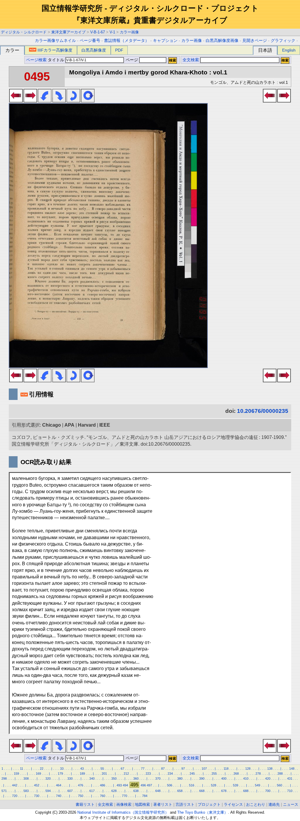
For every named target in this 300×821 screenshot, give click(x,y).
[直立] (88, 101)
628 (114, 791)
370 (158, 778)
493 (119, 785)
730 (36, 796)
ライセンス (233, 804)
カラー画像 (129, 32)
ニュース (290, 804)
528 (213, 785)
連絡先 (274, 804)
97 (183, 768)
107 (204, 768)
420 (267, 778)
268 (236, 773)
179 (60, 773)
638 (136, 791)
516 (191, 785)
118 (226, 768)
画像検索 (124, 804)
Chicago (51, 425)
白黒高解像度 (93, 50)
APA (69, 425)
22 (41, 768)
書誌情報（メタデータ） (126, 40)
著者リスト (162, 804)
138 (269, 768)
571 (4, 791)
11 (21, 768)
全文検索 (191, 60)
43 (82, 768)
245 (192, 773)
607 (70, 791)
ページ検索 (36, 60)
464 (58, 785)
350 (114, 778)
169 (38, 773)
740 (58, 796)
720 (14, 796)
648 (158, 791)
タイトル (56, 60)
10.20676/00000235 (262, 411)
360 (136, 778)
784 (144, 796)
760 (102, 796)
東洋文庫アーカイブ (68, 32)
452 (36, 785)
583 (26, 791)
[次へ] (30, 101)
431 (289, 778)
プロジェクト (209, 804)
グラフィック (283, 40)
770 (124, 796)
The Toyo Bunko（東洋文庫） (202, 812)
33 (62, 768)
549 (257, 785)
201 (104, 773)
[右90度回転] (59, 101)
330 (70, 778)
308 (26, 778)
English (289, 50)
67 (122, 768)
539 (235, 785)
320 (48, 778)
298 (4, 778)
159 (16, 773)
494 (125, 785)
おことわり (255, 804)
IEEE (104, 425)
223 (148, 773)
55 (102, 768)
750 (80, 796)
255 (214, 773)
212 (126, 773)
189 (82, 773)
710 (289, 791)
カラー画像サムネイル (55, 40)
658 (180, 791)
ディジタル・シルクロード (24, 32)
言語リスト (185, 804)
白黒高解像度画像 (222, 40)
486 (102, 785)
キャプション (165, 40)
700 (267, 791)
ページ (132, 60)
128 (247, 768)
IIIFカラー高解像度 (55, 50)
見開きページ (254, 40)
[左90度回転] (45, 101)
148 (291, 768)
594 (48, 791)
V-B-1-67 (97, 32)
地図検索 (142, 804)
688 (245, 791)
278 (258, 773)
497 (149, 785)
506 (169, 785)
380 (180, 778)
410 (245, 778)
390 (201, 778)
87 (163, 768)
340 (92, 778)
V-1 (112, 32)
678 (223, 791)
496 (143, 785)
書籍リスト (85, 804)
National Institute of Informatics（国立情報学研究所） (123, 812)
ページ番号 (90, 40)
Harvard (87, 425)
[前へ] (16, 101)
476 (80, 785)
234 (170, 773)
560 (279, 785)
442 (14, 785)
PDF (119, 50)
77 (142, 768)
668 (201, 791)
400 (223, 778)
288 (280, 773)
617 (92, 791)
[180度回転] (73, 101)
